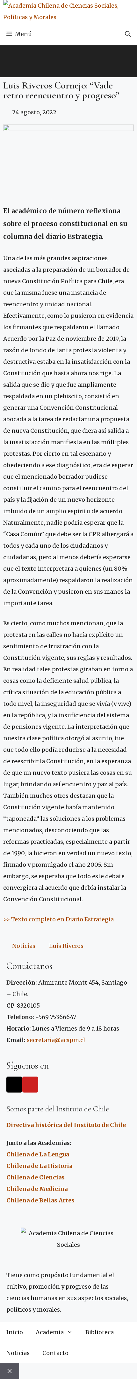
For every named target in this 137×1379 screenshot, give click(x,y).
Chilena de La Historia (39, 1165)
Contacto (55, 1353)
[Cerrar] (9, 1371)
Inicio (14, 1332)
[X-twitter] (14, 1085)
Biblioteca (99, 1332)
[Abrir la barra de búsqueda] (128, 34)
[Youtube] (30, 1085)
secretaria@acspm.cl (56, 1040)
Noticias (23, 945)
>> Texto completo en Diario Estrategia (58, 919)
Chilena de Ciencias (35, 1177)
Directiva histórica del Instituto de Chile (66, 1125)
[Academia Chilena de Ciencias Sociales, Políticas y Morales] (70, 11)
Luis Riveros (66, 945)
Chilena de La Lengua (37, 1154)
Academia (50, 1332)
